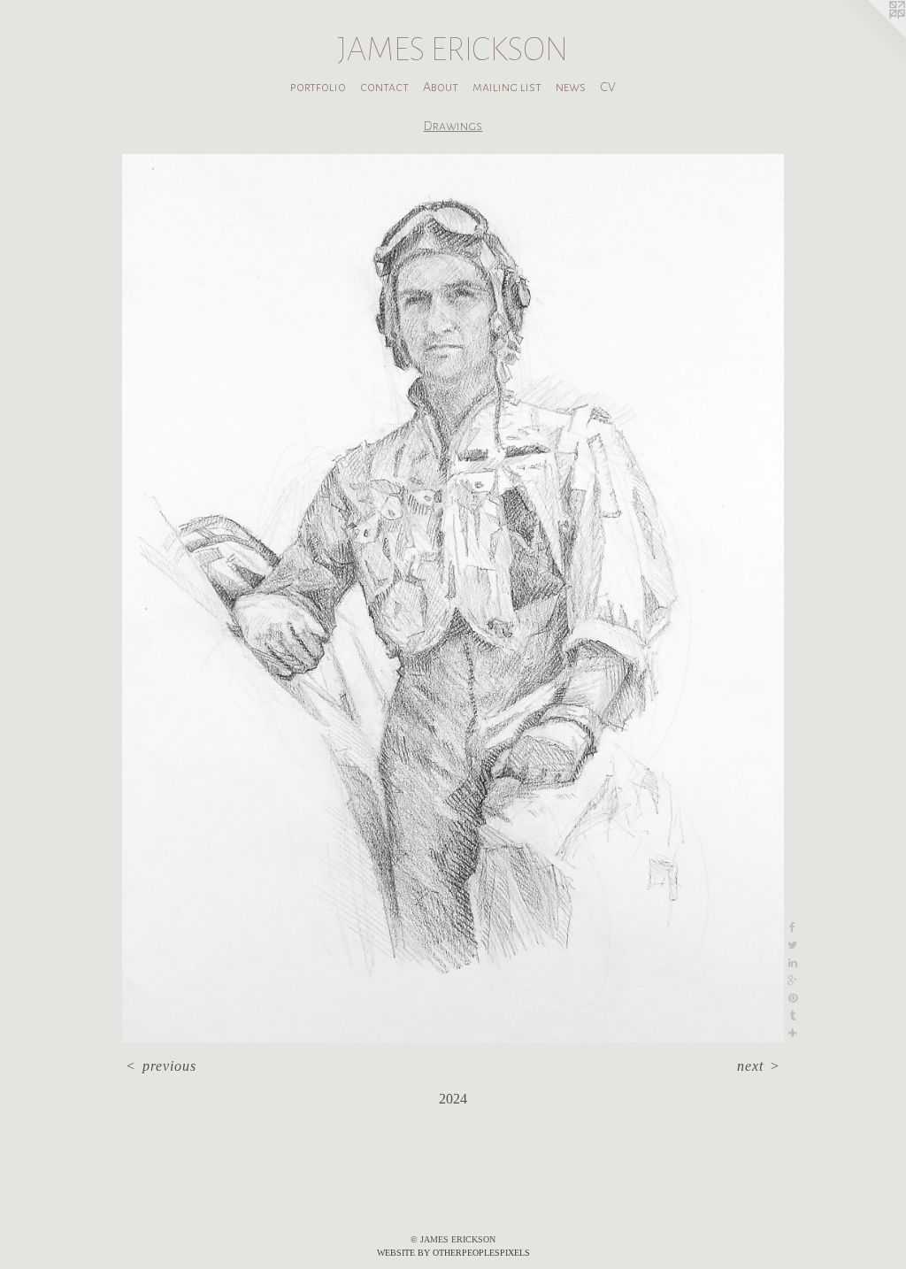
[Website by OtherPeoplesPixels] (870, 35)
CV (608, 87)
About (440, 87)
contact (384, 87)
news (571, 87)
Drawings (452, 126)
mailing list (506, 87)
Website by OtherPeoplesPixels (453, 1252)
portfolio (318, 87)
